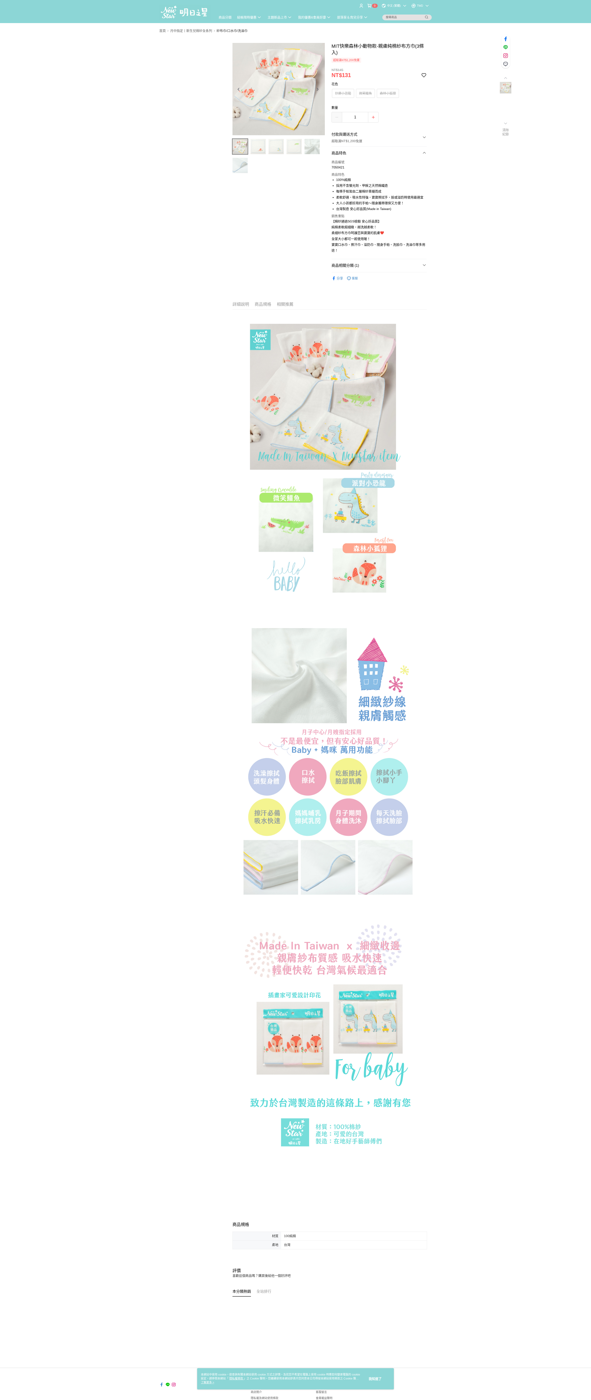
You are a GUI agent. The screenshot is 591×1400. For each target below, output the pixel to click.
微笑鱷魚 (365, 93)
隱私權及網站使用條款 (264, 1398)
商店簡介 (256, 1392)
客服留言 (321, 1392)
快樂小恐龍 (343, 93)
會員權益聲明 (324, 1398)
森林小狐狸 (388, 93)
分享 (340, 278)
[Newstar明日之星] (185, 12)
